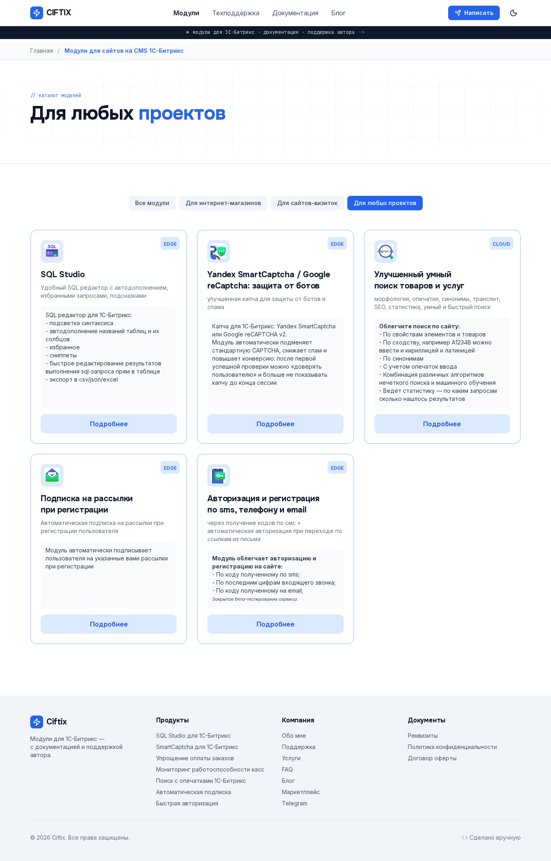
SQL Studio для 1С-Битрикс (193, 735)
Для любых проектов (385, 202)
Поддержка (298, 746)
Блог (338, 13)
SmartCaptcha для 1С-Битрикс (197, 746)
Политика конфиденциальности (452, 746)
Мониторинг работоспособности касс (210, 769)
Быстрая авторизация (187, 803)
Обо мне (294, 735)
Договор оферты (432, 758)
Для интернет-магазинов (223, 202)
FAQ (287, 769)
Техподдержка (235, 13)
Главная (41, 50)
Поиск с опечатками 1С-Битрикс (201, 780)
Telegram (294, 803)
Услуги (291, 758)
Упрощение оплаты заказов (195, 758)
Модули (186, 13)
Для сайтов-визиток (307, 202)
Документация (295, 13)
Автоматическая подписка (193, 791)
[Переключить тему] (513, 13)
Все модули (152, 202)
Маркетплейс (301, 791)
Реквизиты (423, 735)
